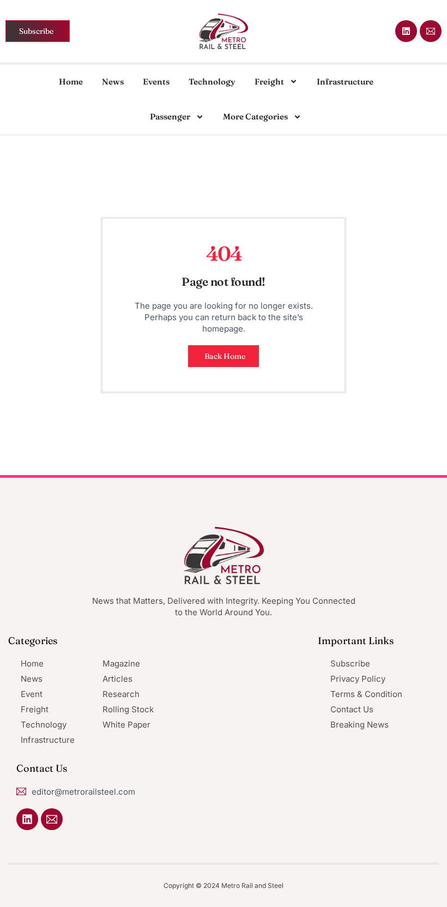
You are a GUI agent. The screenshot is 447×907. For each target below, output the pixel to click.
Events (156, 81)
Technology (212, 81)
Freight (269, 81)
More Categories (255, 116)
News (113, 81)
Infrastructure (345, 81)
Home (71, 81)
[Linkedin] (406, 31)
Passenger (170, 116)
